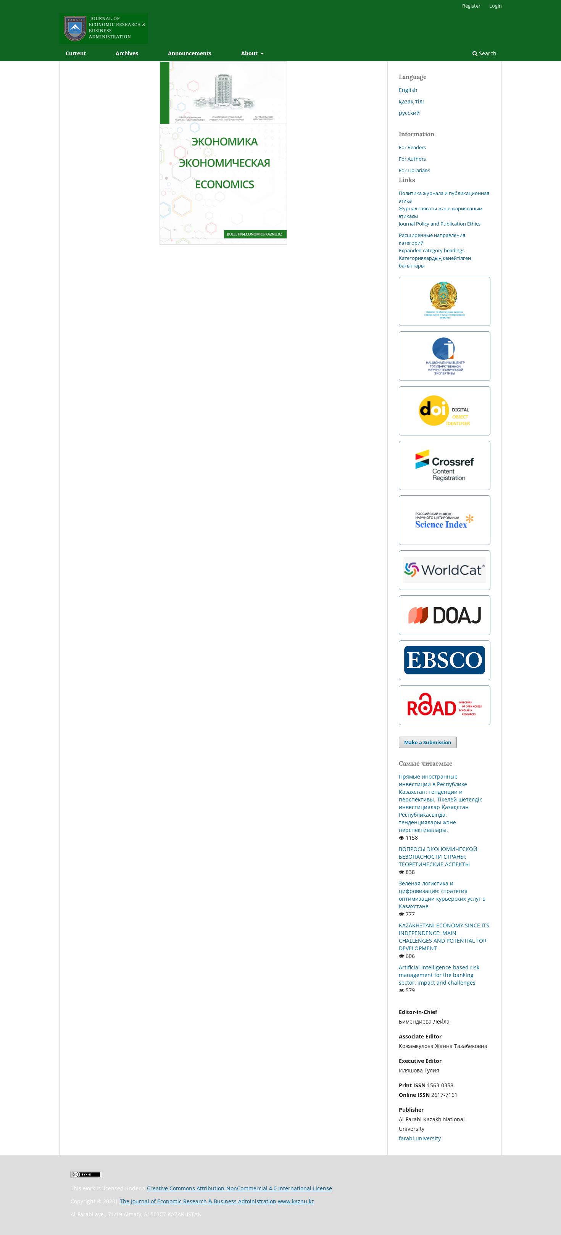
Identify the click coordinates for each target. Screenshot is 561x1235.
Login (495, 5)
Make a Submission (427, 742)
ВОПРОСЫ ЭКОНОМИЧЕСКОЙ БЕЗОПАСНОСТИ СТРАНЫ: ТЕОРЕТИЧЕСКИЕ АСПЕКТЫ (438, 856)
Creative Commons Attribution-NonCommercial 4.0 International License (239, 1188)
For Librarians (414, 170)
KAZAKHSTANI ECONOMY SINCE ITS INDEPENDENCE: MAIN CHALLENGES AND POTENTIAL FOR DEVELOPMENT (444, 937)
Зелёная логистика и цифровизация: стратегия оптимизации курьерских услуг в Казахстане (442, 895)
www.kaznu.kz (296, 1201)
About (250, 53)
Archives (127, 53)
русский (409, 112)
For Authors (412, 158)
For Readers (412, 147)
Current (76, 53)
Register (471, 5)
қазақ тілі (411, 101)
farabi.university (420, 1138)
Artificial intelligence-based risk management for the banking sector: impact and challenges (439, 975)
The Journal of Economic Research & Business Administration (198, 1201)
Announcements (189, 53)
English (408, 90)
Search (487, 53)
